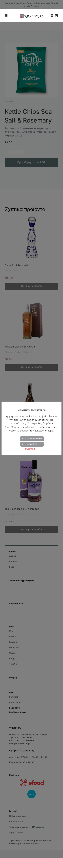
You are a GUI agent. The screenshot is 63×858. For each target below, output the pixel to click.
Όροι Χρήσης (12, 427)
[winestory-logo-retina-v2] (31, 13)
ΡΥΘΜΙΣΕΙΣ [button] (31, 449)
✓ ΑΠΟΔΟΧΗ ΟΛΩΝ (32, 439)
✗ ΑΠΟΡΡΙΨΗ (32, 444)
